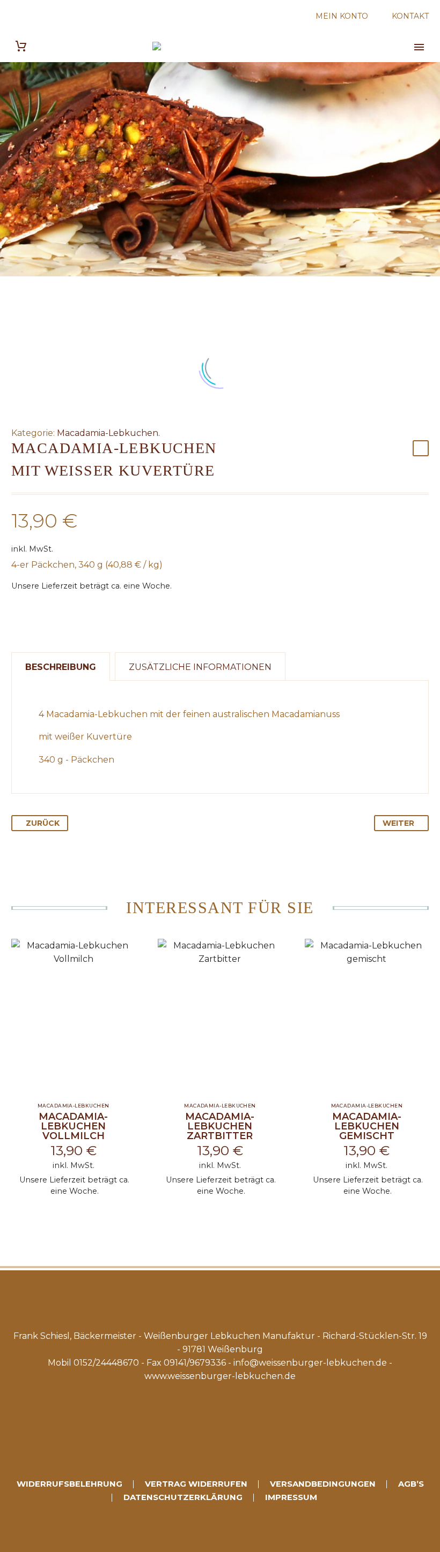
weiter (398, 823)
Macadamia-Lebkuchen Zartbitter (219, 1126)
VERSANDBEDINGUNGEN (323, 1484)
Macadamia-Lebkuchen (107, 433)
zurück (43, 823)
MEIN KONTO (342, 16)
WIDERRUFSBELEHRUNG (69, 1484)
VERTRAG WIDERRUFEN (196, 1484)
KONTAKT (410, 16)
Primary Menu (419, 47)
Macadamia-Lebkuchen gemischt (366, 1126)
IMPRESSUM (291, 1498)
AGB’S (411, 1484)
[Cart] (21, 46)
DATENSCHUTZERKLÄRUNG (183, 1498)
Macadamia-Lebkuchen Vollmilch (73, 1126)
